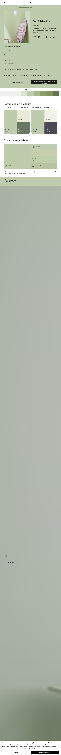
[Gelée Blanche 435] (24, 93)
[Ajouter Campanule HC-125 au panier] (22, 124)
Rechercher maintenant (18, 173)
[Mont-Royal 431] (37, 93)
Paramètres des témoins (32, 748)
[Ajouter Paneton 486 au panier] (50, 153)
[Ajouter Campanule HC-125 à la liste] (26, 124)
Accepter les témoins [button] (44, 752)
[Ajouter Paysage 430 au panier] (50, 159)
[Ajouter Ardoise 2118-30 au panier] (50, 124)
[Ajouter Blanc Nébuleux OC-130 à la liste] (54, 112)
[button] (53, 2)
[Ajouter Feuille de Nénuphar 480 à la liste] (54, 166)
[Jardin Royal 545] (43, 93)
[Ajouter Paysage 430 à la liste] (54, 159)
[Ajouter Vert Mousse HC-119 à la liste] (13, 112)
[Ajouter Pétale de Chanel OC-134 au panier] (22, 112)
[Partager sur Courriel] (43, 37)
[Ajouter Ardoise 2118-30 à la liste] (54, 124)
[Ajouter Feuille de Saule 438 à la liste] (54, 147)
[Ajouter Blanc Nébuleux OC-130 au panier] (50, 112)
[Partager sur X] (54, 37)
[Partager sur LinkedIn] (46, 37)
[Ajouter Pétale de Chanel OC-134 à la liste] (26, 112)
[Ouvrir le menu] (4, 2)
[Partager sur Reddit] (50, 37)
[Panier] (56, 2)
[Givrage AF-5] (18, 93)
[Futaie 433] (49, 93)
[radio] (5, 549)
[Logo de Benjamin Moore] (30, 2)
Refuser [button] (16, 752)
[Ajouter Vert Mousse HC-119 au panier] (9, 112)
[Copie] (35, 37)
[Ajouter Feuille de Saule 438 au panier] (50, 147)
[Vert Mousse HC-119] (30, 93)
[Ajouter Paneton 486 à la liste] (54, 153)
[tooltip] (7, 54)
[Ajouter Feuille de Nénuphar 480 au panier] (50, 166)
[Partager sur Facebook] (39, 37)
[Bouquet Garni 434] (56, 93)
